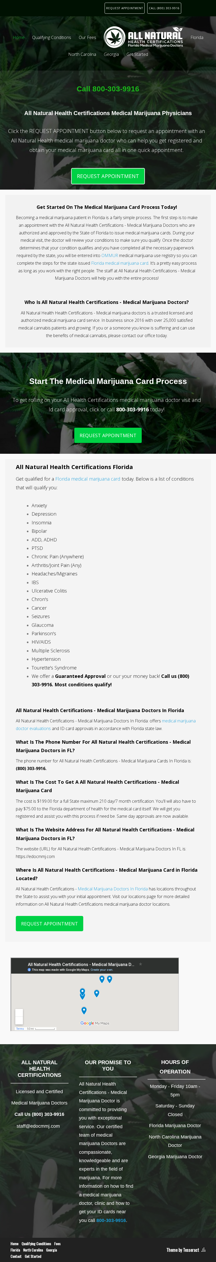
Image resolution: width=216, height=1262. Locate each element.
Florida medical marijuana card (119, 263)
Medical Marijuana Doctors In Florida (113, 889)
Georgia (111, 54)
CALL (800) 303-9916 (164, 8)
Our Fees (87, 37)
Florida (196, 37)
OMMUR (109, 255)
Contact (16, 1256)
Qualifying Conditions (51, 37)
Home (18, 37)
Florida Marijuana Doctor (175, 1125)
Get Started (137, 54)
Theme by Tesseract (182, 1250)
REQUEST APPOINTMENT (124, 8)
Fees (57, 1243)
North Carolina (82, 54)
